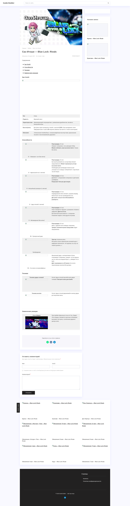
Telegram (54, 342)
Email (53, 363)
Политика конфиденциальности (92, 481)
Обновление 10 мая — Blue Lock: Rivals (63, 439)
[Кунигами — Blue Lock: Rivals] (97, 49)
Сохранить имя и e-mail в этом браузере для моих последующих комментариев (43, 370)
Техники (27, 70)
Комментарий (26, 374)
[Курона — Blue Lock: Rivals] (97, 29)
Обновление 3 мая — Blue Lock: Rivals (33, 461)
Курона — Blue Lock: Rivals (95, 38)
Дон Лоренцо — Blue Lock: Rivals (91, 418)
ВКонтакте (51, 342)
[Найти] (108, 3)
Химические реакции (31, 73)
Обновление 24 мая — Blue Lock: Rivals (93, 439)
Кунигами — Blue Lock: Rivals (96, 58)
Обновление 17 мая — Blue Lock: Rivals (93, 461)
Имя (23, 363)
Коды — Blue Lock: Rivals (59, 461)
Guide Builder (8, 3)
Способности (28, 67)
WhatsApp (47, 342)
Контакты (85, 478)
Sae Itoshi (27, 64)
